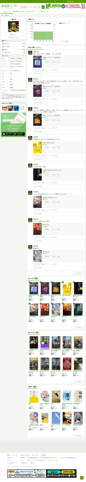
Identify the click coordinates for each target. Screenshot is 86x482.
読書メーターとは (25, 455)
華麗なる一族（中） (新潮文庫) (51, 86)
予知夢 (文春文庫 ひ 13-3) (50, 197)
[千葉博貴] (22, 110)
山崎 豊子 (31, 298)
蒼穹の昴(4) (46, 224)
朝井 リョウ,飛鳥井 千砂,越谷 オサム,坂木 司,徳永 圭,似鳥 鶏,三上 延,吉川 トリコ (34, 427)
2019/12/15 (54, 128)
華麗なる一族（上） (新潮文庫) (51, 115)
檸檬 (30, 403)
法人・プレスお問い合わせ (39, 460)
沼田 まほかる (65, 406)
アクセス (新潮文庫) (66, 424)
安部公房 (53, 406)
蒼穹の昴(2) (64, 316)
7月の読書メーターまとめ (13, 37)
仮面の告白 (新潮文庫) (77, 424)
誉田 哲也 (64, 427)
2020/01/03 (54, 69)
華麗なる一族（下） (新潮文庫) (51, 57)
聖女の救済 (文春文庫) (66, 370)
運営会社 (23, 457)
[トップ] (1, 15)
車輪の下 (42, 424)
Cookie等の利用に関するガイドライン (49, 457)
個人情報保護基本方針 (33, 457)
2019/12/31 (54, 99)
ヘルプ (22, 460)
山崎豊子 (45, 59)
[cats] (10, 110)
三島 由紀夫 (75, 427)
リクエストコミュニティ (52, 460)
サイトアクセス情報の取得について (69, 457)
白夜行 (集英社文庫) (48, 143)
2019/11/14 (54, 264)
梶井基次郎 (31, 406)
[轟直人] (4, 110)
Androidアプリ (24, 462)
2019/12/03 (54, 155)
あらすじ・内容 (56, 62)
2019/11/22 (54, 210)
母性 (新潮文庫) (76, 403)
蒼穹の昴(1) (75, 316)
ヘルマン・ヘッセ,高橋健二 (45, 427)
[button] (43, 7)
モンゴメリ (42, 406)
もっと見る (65, 41)
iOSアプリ (32, 462)
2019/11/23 (54, 182)
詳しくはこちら (8, 120)
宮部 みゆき (53, 352)
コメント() (47, 69)
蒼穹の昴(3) (46, 252)
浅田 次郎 (45, 226)
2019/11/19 (54, 237)
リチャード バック (55, 427)
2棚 (11, 73)
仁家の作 (35, 51)
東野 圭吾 (45, 144)
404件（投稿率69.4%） (15, 70)
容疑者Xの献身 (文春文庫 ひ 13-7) (52, 170)
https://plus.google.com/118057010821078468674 (21, 90)
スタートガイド (35, 455)
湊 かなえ (75, 406)
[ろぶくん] (16, 110)
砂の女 (52, 403)
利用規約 (44, 455)
